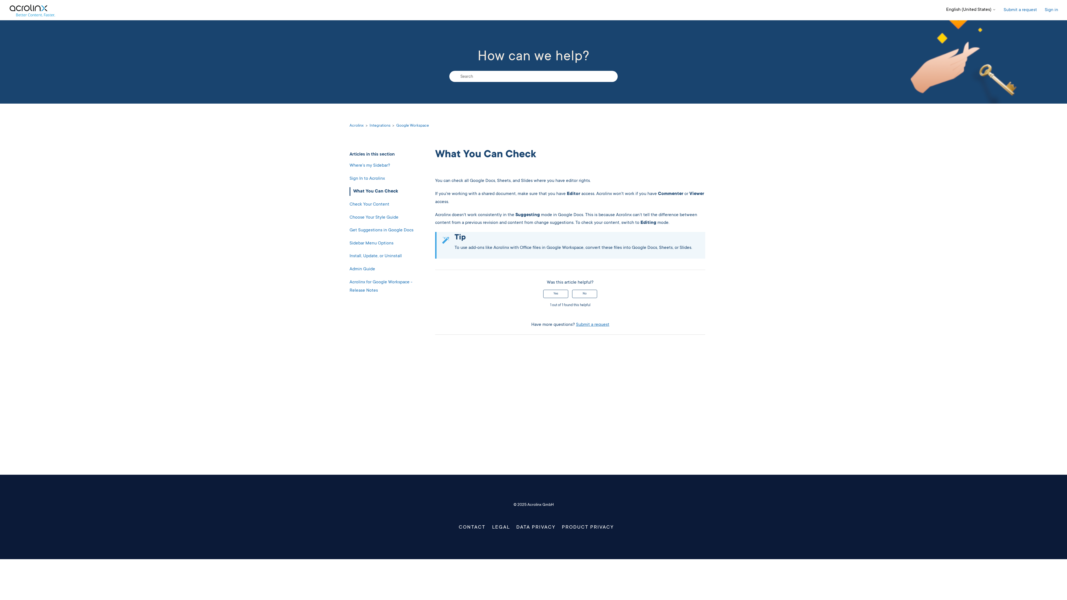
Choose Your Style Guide (374, 217)
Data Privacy (535, 527)
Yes (556, 294)
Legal (501, 527)
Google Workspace (412, 126)
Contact (472, 527)
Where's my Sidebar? (370, 165)
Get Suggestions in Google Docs (381, 230)
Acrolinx (357, 126)
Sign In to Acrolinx (367, 178)
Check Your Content (369, 204)
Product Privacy (588, 527)
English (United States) (969, 9)
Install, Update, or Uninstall (376, 256)
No (585, 294)
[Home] (32, 10)
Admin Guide (362, 269)
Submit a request (1020, 10)
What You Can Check (375, 191)
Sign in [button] (1051, 10)
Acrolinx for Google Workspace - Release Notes (381, 286)
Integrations (380, 126)
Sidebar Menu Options (371, 243)
